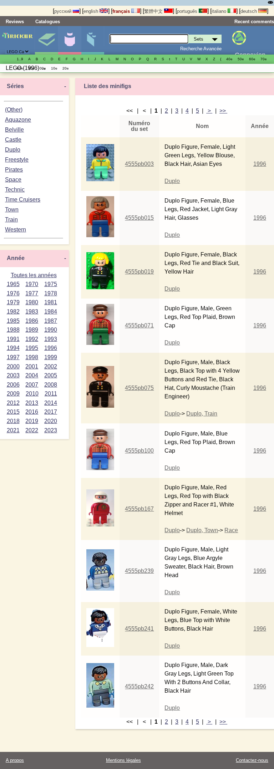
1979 (13, 302)
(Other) (13, 110)
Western (15, 229)
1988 (13, 330)
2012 (13, 403)
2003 (13, 375)
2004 (31, 375)
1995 (31, 348)
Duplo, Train (201, 414)
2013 (31, 403)
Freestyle (17, 160)
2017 (50, 412)
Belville (14, 130)
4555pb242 (139, 686)
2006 (13, 385)
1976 (13, 293)
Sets (46, 40)
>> (223, 111)
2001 (31, 366)
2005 (50, 375)
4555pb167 (139, 509)
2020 (50, 421)
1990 (50, 330)
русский (63, 11)
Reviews (15, 21)
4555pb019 (139, 272)
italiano (220, 11)
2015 (13, 412)
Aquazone (18, 120)
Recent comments (254, 21)
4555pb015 (139, 218)
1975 (50, 284)
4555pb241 (139, 629)
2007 (31, 385)
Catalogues (47, 21)
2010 (32, 394)
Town (12, 210)
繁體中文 (154, 11)
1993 (50, 339)
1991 (13, 339)
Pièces (92, 40)
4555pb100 (139, 451)
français (121, 11)
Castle (13, 140)
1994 (13, 348)
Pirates (14, 170)
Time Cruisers (22, 200)
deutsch (249, 11)
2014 (50, 403)
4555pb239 (139, 571)
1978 (50, 293)
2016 (31, 412)
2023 (50, 430)
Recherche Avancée (201, 48)
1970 (31, 284)
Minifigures (69, 40)
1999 (50, 357)
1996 (50, 348)
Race (231, 530)
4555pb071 (139, 325)
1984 (50, 312)
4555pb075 (139, 388)
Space (13, 180)
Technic (15, 190)
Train (11, 220)
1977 (31, 293)
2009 (13, 394)
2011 (51, 394)
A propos (15, 760)
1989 (31, 330)
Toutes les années (34, 275)
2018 (13, 421)
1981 (50, 302)
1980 (31, 302)
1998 (31, 357)
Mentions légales (123, 760)
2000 (13, 366)
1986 (31, 321)
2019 (31, 421)
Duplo (12, 150)
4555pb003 (139, 164)
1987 (50, 321)
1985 (13, 321)
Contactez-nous (252, 760)
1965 (13, 284)
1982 (13, 312)
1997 (13, 357)
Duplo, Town (202, 530)
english (91, 11)
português (188, 11)
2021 (13, 430)
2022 (31, 430)
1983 (31, 312)
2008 (50, 385)
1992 (31, 339)
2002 (50, 366)
